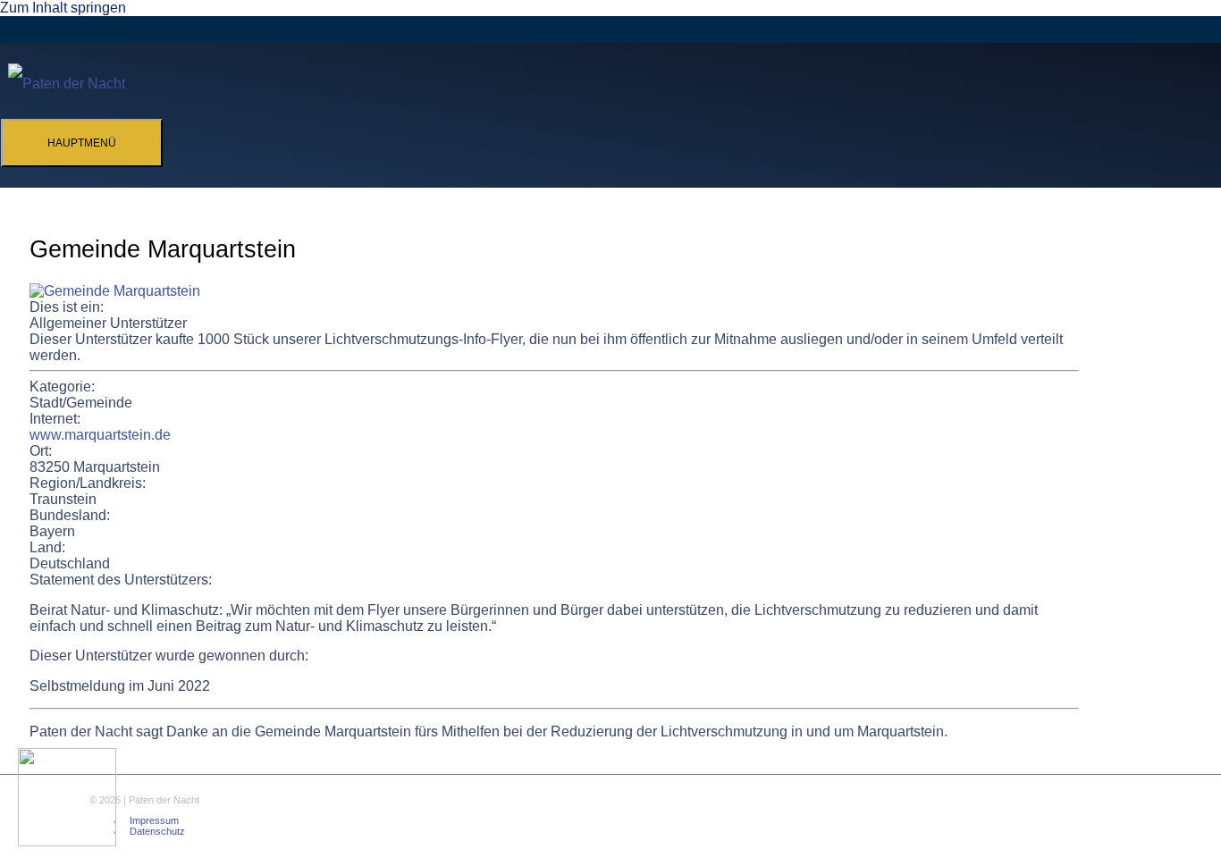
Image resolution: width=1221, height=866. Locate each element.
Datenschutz (157, 831)
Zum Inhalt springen (63, 7)
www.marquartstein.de (100, 434)
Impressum (154, 820)
